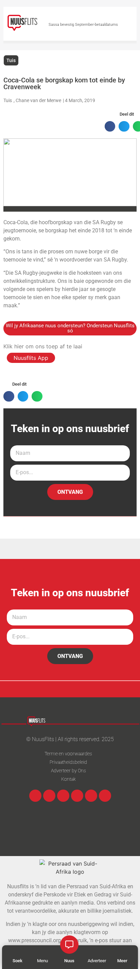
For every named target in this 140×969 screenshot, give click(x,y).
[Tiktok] (105, 796)
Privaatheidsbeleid (68, 762)
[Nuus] (69, 944)
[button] (110, 126)
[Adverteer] (96, 952)
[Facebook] (35, 796)
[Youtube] (77, 796)
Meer (122, 960)
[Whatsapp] (63, 796)
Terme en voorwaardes (68, 753)
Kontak (68, 779)
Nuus (69, 960)
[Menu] (42, 952)
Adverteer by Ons (68, 770)
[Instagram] (49, 796)
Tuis (11, 60)
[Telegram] (91, 796)
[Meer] (122, 952)
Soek (17, 960)
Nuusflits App (31, 357)
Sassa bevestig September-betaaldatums (83, 24)
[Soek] (17, 952)
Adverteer (97, 960)
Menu (42, 960)
